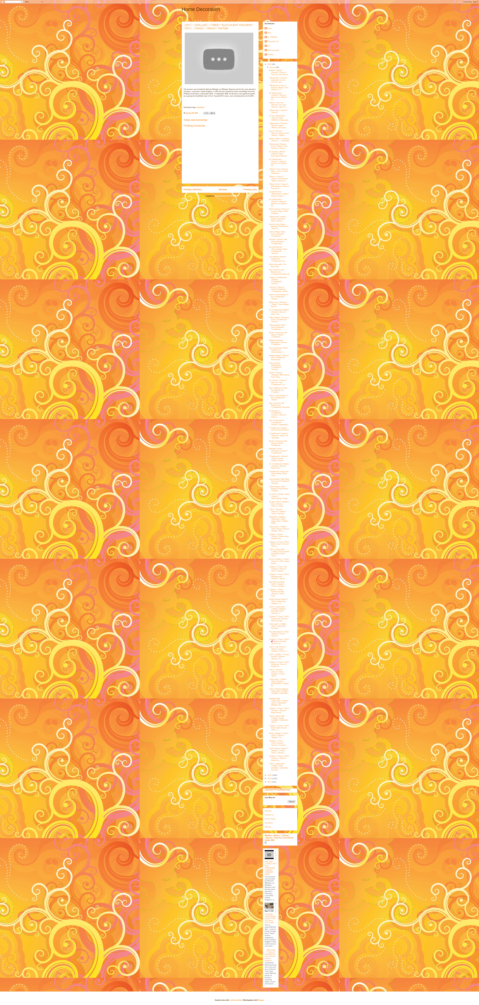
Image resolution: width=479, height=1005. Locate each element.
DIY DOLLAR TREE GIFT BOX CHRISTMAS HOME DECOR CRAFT (271, 862)
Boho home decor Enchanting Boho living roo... (278, 178)
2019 (269, 779)
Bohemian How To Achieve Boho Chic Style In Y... (279, 87)
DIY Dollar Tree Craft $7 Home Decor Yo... (279, 656)
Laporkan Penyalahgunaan (277, 789)
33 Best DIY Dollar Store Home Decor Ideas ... (279, 504)
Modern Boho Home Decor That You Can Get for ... (279, 72)
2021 (269, 64)
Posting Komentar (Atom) (225, 196)
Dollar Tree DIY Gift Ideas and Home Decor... (279, 576)
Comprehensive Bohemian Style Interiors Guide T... (279, 194)
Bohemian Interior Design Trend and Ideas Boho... (277, 219)
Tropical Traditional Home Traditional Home (278, 280)
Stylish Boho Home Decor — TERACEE (279, 140)
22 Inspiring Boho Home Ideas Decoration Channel (278, 154)
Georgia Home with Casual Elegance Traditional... (278, 241)
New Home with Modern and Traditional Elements (279, 272)
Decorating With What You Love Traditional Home (279, 481)
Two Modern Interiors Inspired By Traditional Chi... (278, 259)
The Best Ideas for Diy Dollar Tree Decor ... (279, 634)
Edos (269, 33)
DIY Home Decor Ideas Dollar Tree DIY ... (277, 673)
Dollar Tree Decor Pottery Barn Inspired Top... (279, 536)
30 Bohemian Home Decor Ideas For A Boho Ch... (278, 96)
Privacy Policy (270, 819)
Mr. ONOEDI (272, 37)
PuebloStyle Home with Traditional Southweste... (279, 357)
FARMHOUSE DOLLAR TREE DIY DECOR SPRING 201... (279, 702)
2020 (269, 775)
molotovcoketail (236, 1000)
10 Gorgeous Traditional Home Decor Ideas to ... (277, 414)
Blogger (261, 1000)
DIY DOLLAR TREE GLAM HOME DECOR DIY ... (278, 719)
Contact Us (269, 815)
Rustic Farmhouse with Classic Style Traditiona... (278, 335)
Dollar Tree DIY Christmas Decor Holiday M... (279, 664)
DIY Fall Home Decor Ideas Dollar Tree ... (279, 649)
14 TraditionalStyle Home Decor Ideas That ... (279, 312)
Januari (273, 67)
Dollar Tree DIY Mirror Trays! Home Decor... (279, 544)
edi (268, 46)
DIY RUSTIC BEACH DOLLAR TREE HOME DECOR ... (279, 692)
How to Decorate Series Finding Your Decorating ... (278, 350)
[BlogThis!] (207, 113)
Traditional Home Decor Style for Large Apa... (278, 435)
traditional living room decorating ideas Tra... (279, 473)
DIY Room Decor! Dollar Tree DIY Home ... (278, 750)
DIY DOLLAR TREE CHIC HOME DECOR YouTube (278, 767)
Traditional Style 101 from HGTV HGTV (279, 429)
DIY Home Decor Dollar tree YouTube (277, 511)
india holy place (273, 50)
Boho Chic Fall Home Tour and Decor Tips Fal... (278, 105)
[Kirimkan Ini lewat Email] (204, 113)
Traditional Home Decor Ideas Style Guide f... (278, 458)
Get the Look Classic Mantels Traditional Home (279, 226)
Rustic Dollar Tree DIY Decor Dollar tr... (279, 735)
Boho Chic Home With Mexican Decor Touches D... (279, 186)
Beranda (223, 189)
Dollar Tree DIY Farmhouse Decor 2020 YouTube (279, 618)
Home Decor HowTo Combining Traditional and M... (279, 289)
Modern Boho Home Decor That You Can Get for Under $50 (279, 837)
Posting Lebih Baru (193, 189)
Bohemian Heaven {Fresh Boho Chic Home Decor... (278, 146)
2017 (269, 782)
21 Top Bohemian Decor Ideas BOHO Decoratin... (279, 118)
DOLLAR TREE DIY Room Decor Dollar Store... (279, 529)
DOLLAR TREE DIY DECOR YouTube (278, 626)
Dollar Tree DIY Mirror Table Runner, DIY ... (279, 728)
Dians (269, 28)
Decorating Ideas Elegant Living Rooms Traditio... (278, 489)
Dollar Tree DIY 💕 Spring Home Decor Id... (279, 641)
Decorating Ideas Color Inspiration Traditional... (277, 234)
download (200, 107)
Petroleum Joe (273, 41)
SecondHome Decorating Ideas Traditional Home (278, 250)
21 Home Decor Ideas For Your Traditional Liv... (278, 382)
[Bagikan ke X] (209, 113)
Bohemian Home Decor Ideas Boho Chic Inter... (278, 125)
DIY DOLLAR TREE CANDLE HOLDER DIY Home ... (277, 610)
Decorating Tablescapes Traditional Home (275, 366)
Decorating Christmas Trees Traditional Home (279, 319)
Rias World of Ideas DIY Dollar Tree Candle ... (278, 584)
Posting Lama (250, 189)
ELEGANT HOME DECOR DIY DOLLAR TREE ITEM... (279, 520)
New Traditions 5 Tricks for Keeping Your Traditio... (278, 390)
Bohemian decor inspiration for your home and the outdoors (270, 955)
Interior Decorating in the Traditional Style (278, 297)
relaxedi (270, 55)
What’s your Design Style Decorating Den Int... (279, 304)
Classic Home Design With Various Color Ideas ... (279, 375)
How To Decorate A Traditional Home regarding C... (279, 422)
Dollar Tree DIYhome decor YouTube (277, 743)
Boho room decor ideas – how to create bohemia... (278, 171)
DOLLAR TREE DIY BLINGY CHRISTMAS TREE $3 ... (279, 682)
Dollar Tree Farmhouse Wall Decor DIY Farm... (277, 593)
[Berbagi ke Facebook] (211, 113)
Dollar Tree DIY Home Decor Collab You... (279, 758)
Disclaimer (269, 823)
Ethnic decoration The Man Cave (277, 265)
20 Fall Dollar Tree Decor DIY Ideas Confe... (279, 561)
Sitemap (268, 827)
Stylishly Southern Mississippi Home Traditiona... (278, 342)
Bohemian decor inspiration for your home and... (278, 80)
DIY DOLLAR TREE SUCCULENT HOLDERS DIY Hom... (279, 552)
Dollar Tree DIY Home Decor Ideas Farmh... (279, 710)
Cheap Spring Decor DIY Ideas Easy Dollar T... (278, 601)
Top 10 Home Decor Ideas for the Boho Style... (279, 133)
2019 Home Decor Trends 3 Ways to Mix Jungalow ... (279, 211)
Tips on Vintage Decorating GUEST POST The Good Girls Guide (270, 913)
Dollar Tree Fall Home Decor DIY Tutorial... (278, 569)
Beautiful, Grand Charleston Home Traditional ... (278, 451)
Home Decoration (201, 9)
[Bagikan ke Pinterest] (214, 113)
